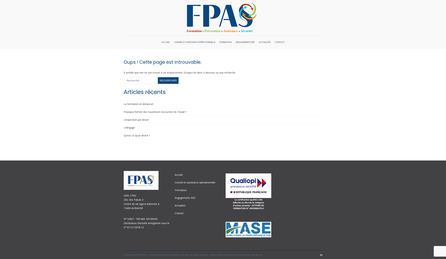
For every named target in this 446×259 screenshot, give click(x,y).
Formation (226, 42)
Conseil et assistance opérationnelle (194, 42)
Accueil (166, 42)
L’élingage (129, 127)
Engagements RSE (245, 42)
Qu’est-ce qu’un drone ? (137, 135)
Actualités (265, 42)
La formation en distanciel (138, 104)
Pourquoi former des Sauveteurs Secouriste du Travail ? (155, 112)
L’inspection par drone (136, 119)
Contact (280, 42)
